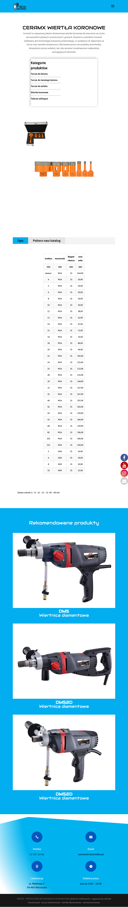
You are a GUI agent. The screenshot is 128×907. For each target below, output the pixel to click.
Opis (20, 240)
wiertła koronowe (91, 902)
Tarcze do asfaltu (39, 86)
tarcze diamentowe (50, 902)
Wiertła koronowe (39, 92)
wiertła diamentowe (71, 902)
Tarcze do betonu (39, 74)
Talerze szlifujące (39, 98)
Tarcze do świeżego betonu (44, 80)
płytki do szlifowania (80, 898)
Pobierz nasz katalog (46, 240)
